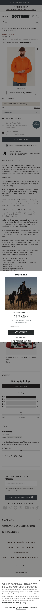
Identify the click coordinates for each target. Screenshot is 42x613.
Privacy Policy (21, 603)
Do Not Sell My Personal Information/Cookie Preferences (21, 608)
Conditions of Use (8, 603)
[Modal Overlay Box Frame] (21, 306)
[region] (21, 595)
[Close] (39, 580)
